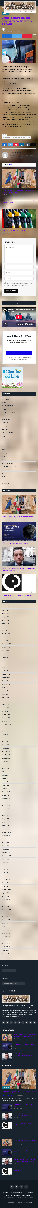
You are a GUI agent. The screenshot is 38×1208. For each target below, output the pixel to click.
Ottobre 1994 (6, 946)
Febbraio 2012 (6, 926)
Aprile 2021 (5, 822)
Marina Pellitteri (12, 29)
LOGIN (32, 1198)
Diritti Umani (5, 416)
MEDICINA (4, 453)
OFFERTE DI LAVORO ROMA (9, 466)
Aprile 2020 (5, 842)
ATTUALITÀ (5, 402)
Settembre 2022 (7, 765)
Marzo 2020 (5, 845)
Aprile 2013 (5, 916)
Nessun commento (8, 31)
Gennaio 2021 (6, 829)
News (3, 459)
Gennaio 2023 (6, 751)
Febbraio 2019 (6, 869)
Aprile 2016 (5, 896)
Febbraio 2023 (6, 748)
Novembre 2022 (6, 758)
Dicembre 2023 (6, 714)
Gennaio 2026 (6, 630)
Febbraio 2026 (6, 627)
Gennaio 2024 (6, 711)
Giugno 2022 (5, 775)
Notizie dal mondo (7, 463)
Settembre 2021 (7, 805)
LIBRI (3, 446)
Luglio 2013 (5, 913)
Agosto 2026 (6, 607)
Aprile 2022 (5, 782)
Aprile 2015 (5, 903)
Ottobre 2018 (6, 879)
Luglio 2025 (5, 650)
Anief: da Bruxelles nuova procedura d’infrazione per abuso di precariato (19, 569)
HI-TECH (4, 429)
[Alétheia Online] (20, 7)
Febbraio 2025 (6, 667)
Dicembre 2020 (6, 832)
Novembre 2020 (6, 835)
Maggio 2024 (6, 697)
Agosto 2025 (6, 647)
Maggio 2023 (6, 738)
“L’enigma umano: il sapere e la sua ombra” (16, 543)
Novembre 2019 (6, 852)
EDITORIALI (5, 426)
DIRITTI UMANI (6, 419)
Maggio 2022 (6, 778)
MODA (3, 456)
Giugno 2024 (5, 694)
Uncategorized (6, 483)
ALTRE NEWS (5, 399)
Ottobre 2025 (6, 640)
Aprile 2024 (5, 701)
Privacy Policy (18, 359)
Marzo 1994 (5, 950)
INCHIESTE (5, 436)
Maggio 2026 (6, 617)
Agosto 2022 (6, 768)
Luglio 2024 (5, 691)
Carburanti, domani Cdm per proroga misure (16, 230)
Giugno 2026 (5, 613)
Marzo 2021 (5, 825)
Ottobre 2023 (6, 721)
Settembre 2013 (7, 909)
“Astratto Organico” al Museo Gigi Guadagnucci (17, 595)
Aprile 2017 (5, 886)
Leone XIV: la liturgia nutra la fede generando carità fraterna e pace (19, 201)
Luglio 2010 (5, 930)
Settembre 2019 (7, 856)
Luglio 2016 (5, 893)
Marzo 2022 (5, 785)
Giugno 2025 (5, 654)
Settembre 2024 (7, 684)
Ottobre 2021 (6, 802)
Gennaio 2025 (6, 670)
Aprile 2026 (5, 620)
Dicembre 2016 (6, 889)
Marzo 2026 (5, 623)
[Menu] (3, 7)
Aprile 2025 (5, 660)
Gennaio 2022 (6, 792)
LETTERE (4, 443)
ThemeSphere (29, 1202)
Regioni (4, 473)
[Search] (35, 7)
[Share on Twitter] (7, 36)
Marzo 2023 (5, 744)
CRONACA (5, 409)
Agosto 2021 (6, 808)
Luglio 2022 (5, 771)
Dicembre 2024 (6, 674)
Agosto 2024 (6, 687)
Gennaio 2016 (6, 899)
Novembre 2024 (6, 677)
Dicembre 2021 (6, 795)
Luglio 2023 (5, 731)
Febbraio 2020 (6, 849)
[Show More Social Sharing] (34, 36)
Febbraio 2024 (6, 707)
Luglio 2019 (5, 859)
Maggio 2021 (6, 819)
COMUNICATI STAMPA (8, 406)
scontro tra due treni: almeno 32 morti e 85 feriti (16, 137)
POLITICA (4, 470)
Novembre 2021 (6, 798)
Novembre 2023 (6, 718)
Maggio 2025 (6, 657)
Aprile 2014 (5, 906)
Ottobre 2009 (6, 933)
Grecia (4, 135)
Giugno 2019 (5, 862)
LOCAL (3, 449)
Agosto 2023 (6, 728)
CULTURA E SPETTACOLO (9, 412)
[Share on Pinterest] (27, 36)
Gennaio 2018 (6, 882)
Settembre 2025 (7, 643)
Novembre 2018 (6, 876)
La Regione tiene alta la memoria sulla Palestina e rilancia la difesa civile (18, 191)
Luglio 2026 (5, 610)
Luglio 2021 (5, 812)
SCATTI (4, 480)
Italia (3, 439)
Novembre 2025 (6, 637)
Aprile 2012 (5, 923)
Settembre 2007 (7, 936)
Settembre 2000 (7, 943)
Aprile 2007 (5, 940)
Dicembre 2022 (6, 755)
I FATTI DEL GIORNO (7, 432)
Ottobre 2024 (6, 681)
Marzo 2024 (5, 704)
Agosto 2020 (6, 839)
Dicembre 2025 (6, 633)
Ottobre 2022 (6, 761)
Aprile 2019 (5, 866)
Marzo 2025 (5, 664)
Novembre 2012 (6, 919)
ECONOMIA (5, 422)
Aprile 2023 (5, 741)
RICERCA (4, 476)
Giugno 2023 (5, 734)
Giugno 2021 (5, 815)
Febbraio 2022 (6, 788)
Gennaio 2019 (6, 872)
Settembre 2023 (7, 724)
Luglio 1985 (5, 953)
